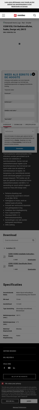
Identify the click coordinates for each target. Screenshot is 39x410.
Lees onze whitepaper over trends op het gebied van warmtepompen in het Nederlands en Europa (19, 4)
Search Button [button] (34, 15)
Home (19, 15)
